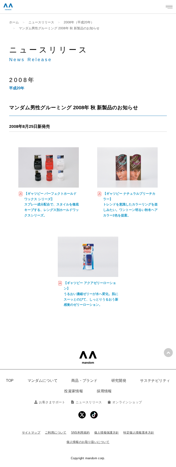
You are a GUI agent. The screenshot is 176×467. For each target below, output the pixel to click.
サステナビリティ (155, 380)
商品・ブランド (84, 380)
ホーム (14, 22)
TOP (10, 380)
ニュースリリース (41, 22)
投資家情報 (73, 391)
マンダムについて (43, 380)
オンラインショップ (127, 402)
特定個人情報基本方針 (138, 432)
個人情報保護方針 (106, 432)
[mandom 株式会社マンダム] (88, 357)
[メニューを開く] (169, 6)
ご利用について (55, 432)
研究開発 (118, 380)
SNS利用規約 (80, 432)
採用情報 (104, 391)
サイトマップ (31, 432)
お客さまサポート (52, 402)
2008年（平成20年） (79, 22)
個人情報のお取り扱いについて (87, 442)
